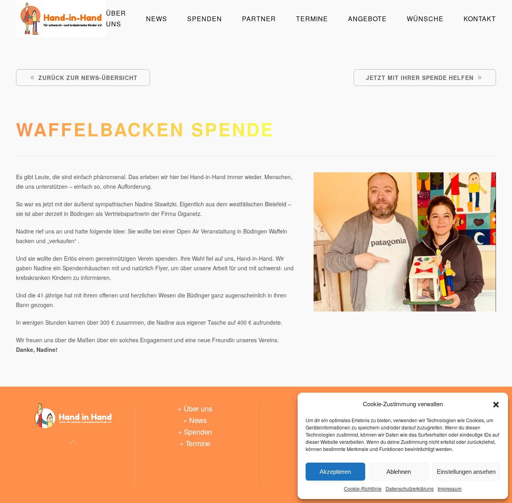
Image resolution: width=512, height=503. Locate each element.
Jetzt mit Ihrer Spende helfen (420, 78)
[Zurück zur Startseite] (61, 18)
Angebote (367, 18)
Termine (312, 18)
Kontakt (480, 18)
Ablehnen (398, 471)
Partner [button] (259, 18)
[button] (496, 404)
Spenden (204, 18)
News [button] (156, 18)
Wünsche (425, 18)
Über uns (198, 408)
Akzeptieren (335, 471)
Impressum (450, 488)
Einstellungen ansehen (466, 471)
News (198, 420)
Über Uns (116, 18)
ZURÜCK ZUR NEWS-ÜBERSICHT (88, 78)
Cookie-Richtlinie (363, 488)
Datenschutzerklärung (410, 488)
